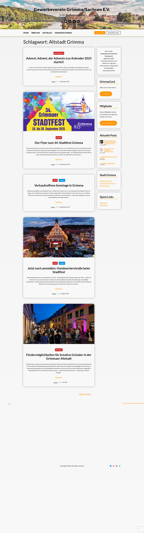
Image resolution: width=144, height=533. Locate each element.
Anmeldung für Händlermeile (108, 163)
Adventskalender (58, 53)
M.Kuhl (53, 81)
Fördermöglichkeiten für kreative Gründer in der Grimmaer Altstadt (58, 356)
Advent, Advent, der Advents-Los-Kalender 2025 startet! (59, 60)
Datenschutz (104, 205)
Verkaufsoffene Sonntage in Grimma (58, 185)
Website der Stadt (106, 181)
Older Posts (86, 394)
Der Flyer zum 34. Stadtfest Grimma (59, 143)
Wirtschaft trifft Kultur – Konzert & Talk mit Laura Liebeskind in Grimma (110, 142)
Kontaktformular (113, 33)
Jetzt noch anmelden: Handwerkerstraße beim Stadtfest (59, 270)
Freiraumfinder (105, 186)
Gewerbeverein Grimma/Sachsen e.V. (72, 9)
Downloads (100, 33)
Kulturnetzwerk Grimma (108, 183)
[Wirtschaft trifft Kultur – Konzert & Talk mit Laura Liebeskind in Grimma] (101, 142)
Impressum (103, 203)
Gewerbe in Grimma (108, 123)
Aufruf (55, 180)
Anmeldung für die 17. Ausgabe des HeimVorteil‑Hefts (109, 150)
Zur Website (106, 94)
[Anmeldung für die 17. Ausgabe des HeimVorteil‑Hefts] (101, 150)
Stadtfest (58, 137)
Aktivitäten (59, 350)
